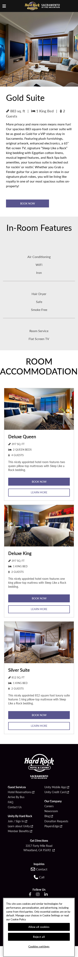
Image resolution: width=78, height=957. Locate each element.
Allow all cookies (38, 927)
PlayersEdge (51, 826)
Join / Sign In (16, 821)
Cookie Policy (18, 919)
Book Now (27, 203)
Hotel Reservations (19, 792)
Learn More (39, 492)
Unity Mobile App (55, 787)
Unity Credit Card (55, 792)
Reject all (39, 937)
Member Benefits (18, 831)
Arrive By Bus (16, 797)
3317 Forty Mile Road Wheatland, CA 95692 (38, 848)
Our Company (53, 801)
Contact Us (15, 807)
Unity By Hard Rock (20, 816)
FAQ (10, 802)
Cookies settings (39, 946)
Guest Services (17, 787)
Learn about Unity (19, 826)
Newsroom (51, 811)
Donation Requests (56, 821)
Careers (49, 806)
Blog (47, 816)
